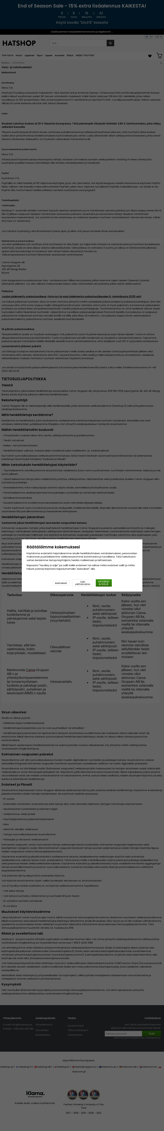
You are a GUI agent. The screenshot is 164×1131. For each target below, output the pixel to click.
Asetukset (61, 583)
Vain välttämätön (82, 583)
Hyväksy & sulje (103, 583)
